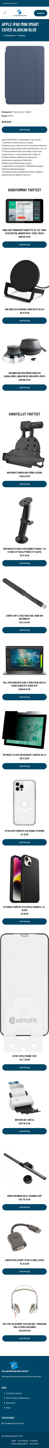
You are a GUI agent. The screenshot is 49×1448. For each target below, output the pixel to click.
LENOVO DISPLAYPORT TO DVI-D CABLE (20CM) (24, 1260)
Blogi (8, 1407)
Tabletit (21, 35)
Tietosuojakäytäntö (19, 1443)
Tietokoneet (10, 35)
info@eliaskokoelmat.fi (10, 3)
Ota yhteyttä (23, 1440)
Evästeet (33, 1440)
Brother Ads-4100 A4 (24, 1119)
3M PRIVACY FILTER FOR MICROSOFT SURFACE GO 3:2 (24, 754)
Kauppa (40, 13)
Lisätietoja (24, 130)
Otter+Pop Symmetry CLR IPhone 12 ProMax (24, 830)
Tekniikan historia (14, 1393)
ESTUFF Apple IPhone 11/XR (24, 1056)
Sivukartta (34, 1443)
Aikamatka (10, 1403)
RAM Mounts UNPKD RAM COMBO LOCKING (24, 472)
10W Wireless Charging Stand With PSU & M (24, 309)
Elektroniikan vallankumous (18, 1398)
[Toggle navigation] (5, 13)
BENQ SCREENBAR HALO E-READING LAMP (24, 1195)
